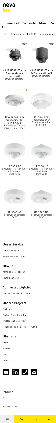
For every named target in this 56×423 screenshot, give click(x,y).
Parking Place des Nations (15, 315)
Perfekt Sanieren (11, 278)
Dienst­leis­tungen (11, 250)
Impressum (8, 392)
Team (5, 342)
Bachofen (7, 309)
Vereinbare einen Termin (14, 256)
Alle (6, 34)
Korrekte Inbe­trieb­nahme (15, 272)
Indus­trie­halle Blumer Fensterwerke (20, 327)
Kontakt (6, 348)
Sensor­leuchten (34, 23)
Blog (5, 354)
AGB (5, 398)
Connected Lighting (10, 25)
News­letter (8, 360)
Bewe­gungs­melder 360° (23, 34)
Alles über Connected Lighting (17, 293)
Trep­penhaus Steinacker (14, 321)
